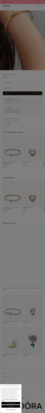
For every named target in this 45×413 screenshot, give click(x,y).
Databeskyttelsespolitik (9, 399)
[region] (11, 398)
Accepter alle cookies (11, 403)
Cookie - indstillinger (10, 409)
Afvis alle (11, 406)
